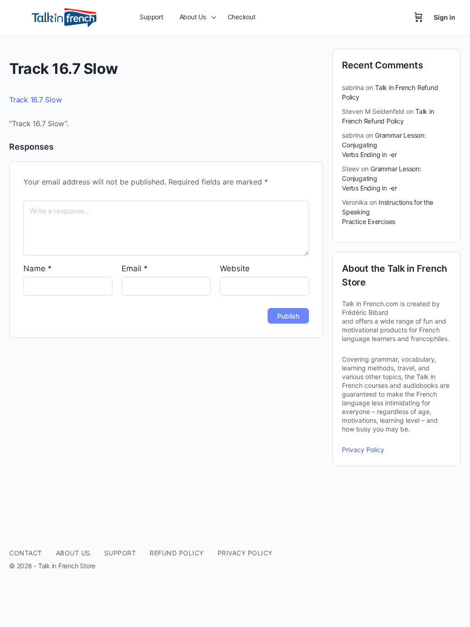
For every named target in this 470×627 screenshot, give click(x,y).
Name (37, 268)
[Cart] (419, 17)
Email (135, 268)
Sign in (444, 17)
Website (235, 268)
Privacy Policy (363, 449)
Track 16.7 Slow (35, 99)
